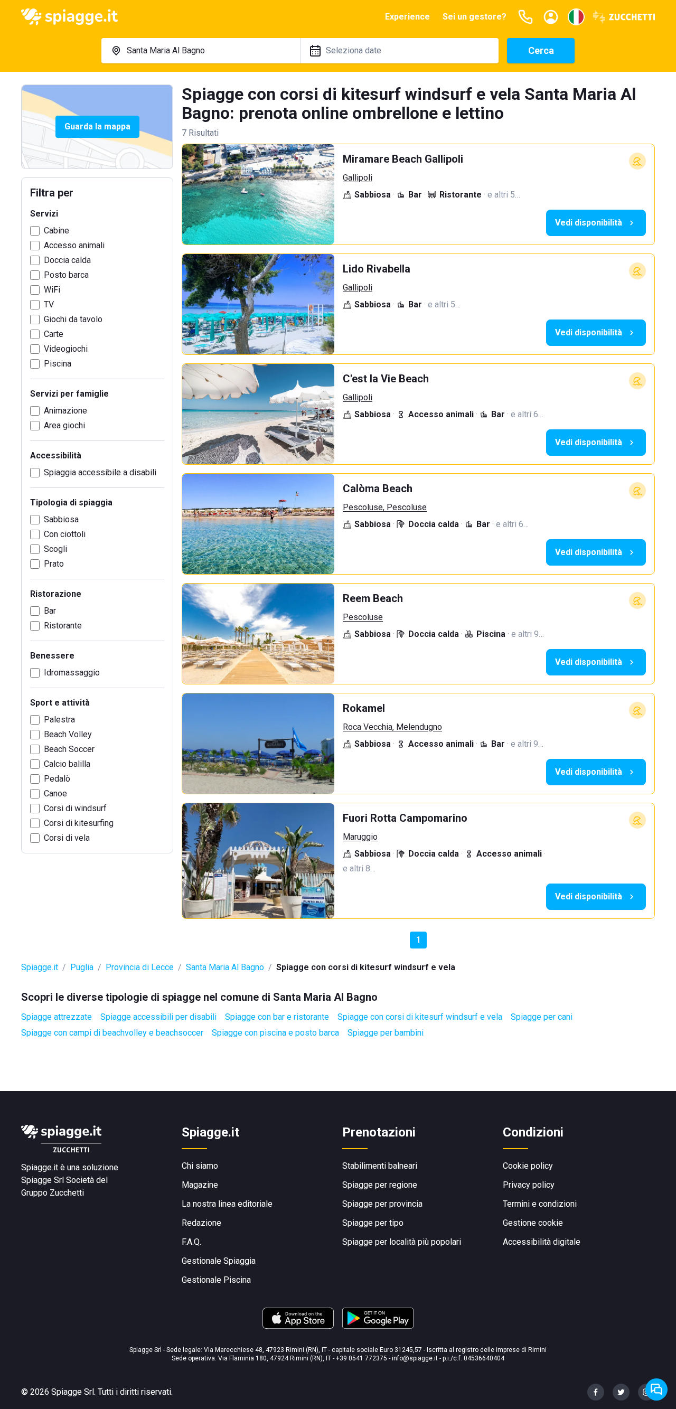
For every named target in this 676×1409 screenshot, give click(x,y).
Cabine (56, 231)
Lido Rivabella (376, 268)
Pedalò (57, 779)
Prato (54, 564)
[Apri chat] (656, 1389)
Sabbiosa (61, 519)
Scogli (55, 549)
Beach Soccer (69, 749)
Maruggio (360, 837)
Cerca (541, 50)
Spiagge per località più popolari (401, 1242)
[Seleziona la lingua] (576, 16)
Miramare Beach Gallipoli (403, 159)
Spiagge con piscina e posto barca (275, 1033)
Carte (53, 334)
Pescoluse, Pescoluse (385, 507)
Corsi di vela (67, 838)
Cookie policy (528, 1166)
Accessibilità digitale (541, 1242)
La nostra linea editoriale (227, 1204)
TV (49, 304)
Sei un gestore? (474, 17)
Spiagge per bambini (386, 1033)
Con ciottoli (65, 534)
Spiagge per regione (379, 1185)
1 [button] (418, 940)
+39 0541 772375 (361, 1358)
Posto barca (66, 275)
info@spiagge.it (415, 1358)
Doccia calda (67, 260)
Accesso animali (74, 245)
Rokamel (364, 708)
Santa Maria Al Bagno (225, 967)
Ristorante (63, 626)
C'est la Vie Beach (386, 378)
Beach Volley (68, 734)
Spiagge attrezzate (56, 1017)
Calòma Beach (377, 488)
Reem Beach (373, 598)
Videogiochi (66, 349)
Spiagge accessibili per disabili (158, 1017)
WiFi (52, 290)
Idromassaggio (72, 673)
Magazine (200, 1185)
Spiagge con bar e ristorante (277, 1017)
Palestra (59, 720)
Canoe (55, 793)
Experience (407, 17)
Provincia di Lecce (140, 967)
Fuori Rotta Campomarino (405, 818)
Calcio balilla (67, 764)
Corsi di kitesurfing (79, 823)
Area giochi (64, 425)
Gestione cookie (533, 1223)
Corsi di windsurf (75, 808)
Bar (50, 611)
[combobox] (200, 50)
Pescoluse (363, 617)
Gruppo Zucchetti (52, 1193)
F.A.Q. (191, 1242)
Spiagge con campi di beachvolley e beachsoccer (112, 1033)
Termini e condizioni (540, 1204)
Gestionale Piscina (216, 1280)
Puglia (81, 967)
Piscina (57, 364)
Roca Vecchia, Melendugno (392, 727)
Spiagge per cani (541, 1017)
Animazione (65, 411)
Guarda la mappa (97, 126)
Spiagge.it (39, 967)
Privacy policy (529, 1185)
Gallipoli (357, 178)
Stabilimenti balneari (379, 1166)
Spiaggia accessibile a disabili (100, 472)
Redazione (201, 1223)
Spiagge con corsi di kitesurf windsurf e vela (419, 1017)
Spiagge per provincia (382, 1204)
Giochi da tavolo (73, 319)
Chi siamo (200, 1166)
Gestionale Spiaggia (219, 1261)
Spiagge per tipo (372, 1223)
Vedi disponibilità (588, 223)
